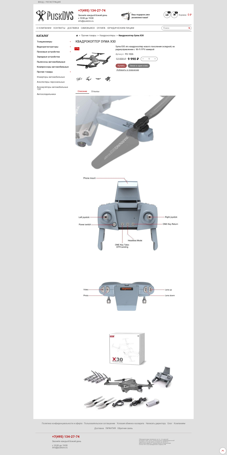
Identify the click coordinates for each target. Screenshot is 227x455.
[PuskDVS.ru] (54, 15)
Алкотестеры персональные (51, 82)
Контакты (59, 28)
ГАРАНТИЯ (110, 428)
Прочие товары (88, 35)
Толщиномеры (44, 41)
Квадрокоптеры (107, 35)
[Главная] (77, 35)
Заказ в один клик (139, 65)
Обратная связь (125, 428)
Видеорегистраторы (47, 47)
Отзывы (95, 91)
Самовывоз (88, 28)
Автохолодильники (46, 94)
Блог (169, 423)
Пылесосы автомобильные (51, 62)
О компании (44, 28)
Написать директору (156, 423)
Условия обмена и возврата (130, 423)
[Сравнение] (167, 14)
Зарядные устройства (48, 57)
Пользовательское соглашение (99, 423)
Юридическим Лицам (120, 28)
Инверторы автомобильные (51, 77)
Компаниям (179, 423)
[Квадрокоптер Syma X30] (93, 60)
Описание (82, 91)
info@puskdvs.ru (86, 21)
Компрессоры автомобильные (53, 67)
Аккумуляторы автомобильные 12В (52, 88)
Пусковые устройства (48, 52)
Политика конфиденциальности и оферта (62, 423)
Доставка (73, 28)
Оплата (101, 28)
